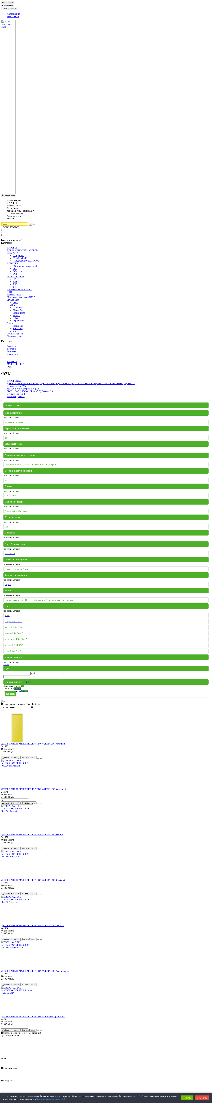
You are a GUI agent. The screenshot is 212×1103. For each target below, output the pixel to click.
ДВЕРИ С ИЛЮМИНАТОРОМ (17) (25, 383)
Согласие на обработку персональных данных (29, 1048)
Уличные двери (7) (16, 396)
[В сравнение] (41, 758)
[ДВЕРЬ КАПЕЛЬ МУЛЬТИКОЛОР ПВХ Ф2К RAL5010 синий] (17, 832)
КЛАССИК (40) (51, 383)
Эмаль (10, 323)
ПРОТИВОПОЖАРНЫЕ (19, 289)
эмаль (17, 688)
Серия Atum (19, 320)
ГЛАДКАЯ (18, 255)
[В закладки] (38, 758)
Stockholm (17, 328)
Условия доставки (16, 1051)
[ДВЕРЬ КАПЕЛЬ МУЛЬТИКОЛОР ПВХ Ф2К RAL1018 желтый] (17, 741)
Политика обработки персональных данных (28, 1045)
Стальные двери (15, 333)
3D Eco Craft (13, 300)
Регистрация (13, 16)
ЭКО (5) (131, 383)
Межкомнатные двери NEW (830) (23, 388)
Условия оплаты (15, 1053)
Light (15, 302)
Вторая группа (14, 294)
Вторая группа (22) (16, 386)
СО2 (15, 268)
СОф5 (16, 274)
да (22, 686)
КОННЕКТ (12, 263)
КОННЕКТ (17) (67, 383)
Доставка (11, 349)
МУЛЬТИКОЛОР (15, 276)
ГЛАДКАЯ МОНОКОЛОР (26, 261)
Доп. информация (10, 1035)
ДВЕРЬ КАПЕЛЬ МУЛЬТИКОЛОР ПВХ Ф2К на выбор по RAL (33, 1016)
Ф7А (15, 287)
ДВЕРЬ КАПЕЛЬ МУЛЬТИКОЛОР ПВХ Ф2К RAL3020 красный (33, 789)
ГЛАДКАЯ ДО (20, 258)
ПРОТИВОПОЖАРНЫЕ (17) (112, 383)
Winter (16, 331)
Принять (187, 1098)
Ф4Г (15, 284)
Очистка (27, 682)
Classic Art (18, 310)
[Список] (5, 710)
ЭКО (9, 292)
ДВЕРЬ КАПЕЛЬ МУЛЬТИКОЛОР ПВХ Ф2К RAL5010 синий (32, 834)
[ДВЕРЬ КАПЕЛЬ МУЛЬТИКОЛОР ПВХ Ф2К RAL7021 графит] (17, 923)
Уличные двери (14, 336)
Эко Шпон (12, 305)
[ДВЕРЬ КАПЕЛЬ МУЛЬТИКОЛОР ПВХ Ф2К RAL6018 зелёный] (17, 878)
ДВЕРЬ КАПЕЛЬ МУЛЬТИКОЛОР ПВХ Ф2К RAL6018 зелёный (33, 880)
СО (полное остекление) (25, 266)
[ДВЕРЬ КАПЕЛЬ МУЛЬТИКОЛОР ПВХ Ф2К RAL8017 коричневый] (17, 969)
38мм (24, 691)
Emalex (16, 315)
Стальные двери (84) (17, 394)
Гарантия (11, 346)
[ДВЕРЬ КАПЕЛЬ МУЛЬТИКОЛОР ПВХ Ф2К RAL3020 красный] (17, 787)
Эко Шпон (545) (33, 391)
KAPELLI (12, 247)
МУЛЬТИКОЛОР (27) (86, 383)
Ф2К (15, 281)
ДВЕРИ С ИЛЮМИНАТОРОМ (22, 250)
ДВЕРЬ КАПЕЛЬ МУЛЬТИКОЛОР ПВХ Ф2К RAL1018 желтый (33, 743)
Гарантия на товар (16, 1040)
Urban (15, 318)
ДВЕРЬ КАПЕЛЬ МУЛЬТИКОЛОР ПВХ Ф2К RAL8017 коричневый (35, 971)
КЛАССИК (12, 253)
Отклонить (202, 1098)
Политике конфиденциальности (50, 1099)
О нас (4, 1058)
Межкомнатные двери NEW (21, 297)
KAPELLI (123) (14, 381)
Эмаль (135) (47, 391)
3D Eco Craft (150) (16, 391)
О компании (13, 354)
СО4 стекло (18, 271)
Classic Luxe (19, 326)
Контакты (12, 351)
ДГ (14, 279)
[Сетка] (2, 710)
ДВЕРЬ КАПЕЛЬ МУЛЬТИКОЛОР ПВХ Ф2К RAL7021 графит (32, 925)
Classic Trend (19, 313)
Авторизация (13, 14)
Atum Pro (17, 307)
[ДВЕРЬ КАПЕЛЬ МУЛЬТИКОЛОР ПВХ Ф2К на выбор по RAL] (17, 1014)
